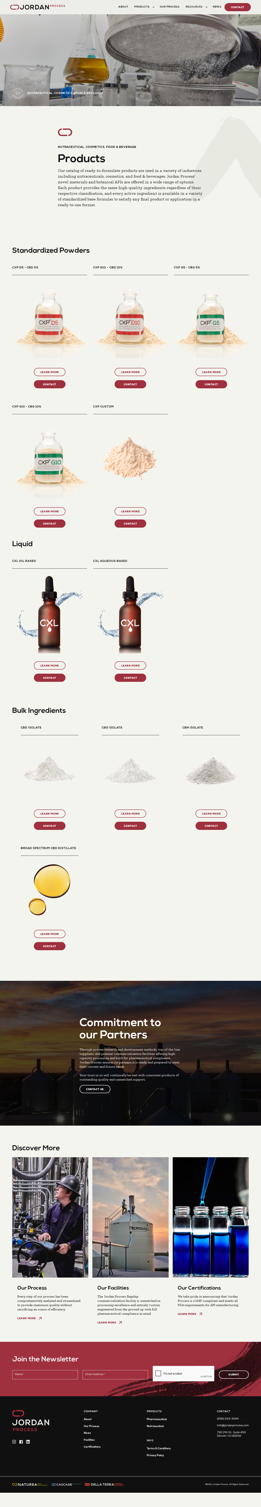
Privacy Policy (155, 1455)
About (88, 1419)
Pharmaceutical (157, 1419)
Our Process (91, 1426)
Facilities (89, 1440)
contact (237, 8)
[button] (144, 7)
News (87, 1433)
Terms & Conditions (159, 1448)
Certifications (92, 1447)
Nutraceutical (155, 1426)
